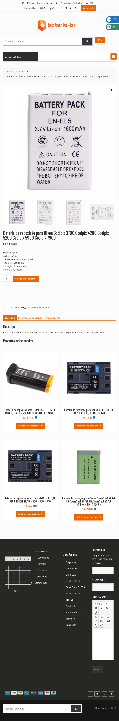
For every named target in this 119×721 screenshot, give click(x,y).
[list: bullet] (101, 617)
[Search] (87, 41)
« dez (15, 590)
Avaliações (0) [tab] (52, 317)
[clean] (96, 612)
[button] (113, 56)
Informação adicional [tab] (30, 317)
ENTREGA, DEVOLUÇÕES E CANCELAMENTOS (75, 581)
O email (98, 580)
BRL (112, 26)
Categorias (15, 56)
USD (112, 19)
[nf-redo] (101, 625)
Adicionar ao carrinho (26, 278)
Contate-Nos (30, 8)
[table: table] (108, 621)
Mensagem (101, 596)
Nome (96, 563)
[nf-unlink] (101, 621)
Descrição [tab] (9, 317)
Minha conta (88, 8)
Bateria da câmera (40, 307)
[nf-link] (96, 621)
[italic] (101, 608)
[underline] (107, 608)
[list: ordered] (96, 617)
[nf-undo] (96, 625)
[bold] (96, 608)
